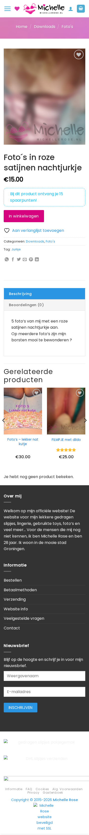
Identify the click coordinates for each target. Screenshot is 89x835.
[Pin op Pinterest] (31, 259)
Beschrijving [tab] (20, 293)
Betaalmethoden (20, 590)
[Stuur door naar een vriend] (25, 259)
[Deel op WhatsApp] (7, 259)
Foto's (67, 26)
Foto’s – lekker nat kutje (22, 441)
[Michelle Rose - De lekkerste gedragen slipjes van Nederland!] (44, 8)
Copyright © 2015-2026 (44, 799)
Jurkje (16, 249)
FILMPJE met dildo (66, 440)
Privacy (33, 792)
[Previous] (4, 430)
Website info (16, 609)
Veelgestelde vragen (24, 618)
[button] (7, 9)
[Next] (85, 430)
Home (21, 26)
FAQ (29, 789)
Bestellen (13, 580)
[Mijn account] (70, 8)
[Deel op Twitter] (19, 259)
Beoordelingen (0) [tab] (26, 304)
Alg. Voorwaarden (67, 789)
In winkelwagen (24, 216)
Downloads (44, 26)
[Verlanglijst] (17, 8)
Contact (12, 628)
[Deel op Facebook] (13, 259)
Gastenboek (53, 792)
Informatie (13, 789)
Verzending (15, 599)
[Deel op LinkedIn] (37, 259)
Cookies (42, 789)
